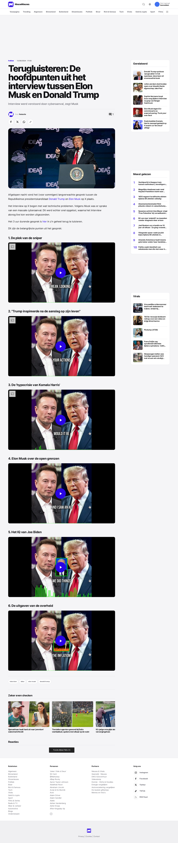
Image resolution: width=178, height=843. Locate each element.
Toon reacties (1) (61, 750)
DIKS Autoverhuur (99, 777)
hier (44, 221)
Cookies (89, 836)
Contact (97, 836)
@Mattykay (55, 777)
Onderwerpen (14, 814)
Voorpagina (14, 12)
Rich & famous (110, 12)
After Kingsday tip (57, 809)
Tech (121, 12)
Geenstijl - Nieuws (99, 774)
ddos (22, 681)
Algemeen (38, 12)
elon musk (32, 681)
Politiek (89, 12)
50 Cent (53, 774)
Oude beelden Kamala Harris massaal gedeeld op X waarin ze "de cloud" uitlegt (155, 124)
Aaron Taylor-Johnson (59, 782)
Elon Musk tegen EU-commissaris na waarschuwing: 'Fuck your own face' (155, 112)
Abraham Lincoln (57, 787)
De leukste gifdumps (100, 790)
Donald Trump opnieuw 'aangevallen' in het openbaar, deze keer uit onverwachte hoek (154, 75)
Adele (52, 801)
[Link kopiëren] (30, 122)
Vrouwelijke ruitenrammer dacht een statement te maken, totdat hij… (155, 306)
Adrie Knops (55, 806)
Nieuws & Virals (98, 771)
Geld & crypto (141, 12)
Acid (52, 793)
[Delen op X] (17, 122)
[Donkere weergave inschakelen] (150, 4)
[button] (11, 718)
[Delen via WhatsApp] (24, 122)
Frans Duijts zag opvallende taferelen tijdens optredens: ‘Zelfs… (155, 343)
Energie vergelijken (99, 785)
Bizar (98, 12)
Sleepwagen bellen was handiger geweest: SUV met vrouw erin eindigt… (154, 356)
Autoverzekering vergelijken (103, 787)
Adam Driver (55, 795)
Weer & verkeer (14, 806)
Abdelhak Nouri (56, 785)
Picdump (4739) (151, 330)
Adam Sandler (56, 798)
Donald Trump (57, 198)
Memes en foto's (99, 793)
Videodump (96, 779)
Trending (26, 12)
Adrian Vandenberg (58, 803)
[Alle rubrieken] (167, 12)
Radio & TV (12, 803)
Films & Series (14, 801)
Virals (129, 12)
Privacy (81, 836)
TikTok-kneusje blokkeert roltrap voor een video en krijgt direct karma (155, 319)
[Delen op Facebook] (11, 122)
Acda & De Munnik (57, 790)
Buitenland (63, 12)
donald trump (45, 681)
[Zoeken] (143, 4)
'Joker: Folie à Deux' (58, 771)
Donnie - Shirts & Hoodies (102, 782)
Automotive (13, 809)
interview (13, 681)
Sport (152, 12)
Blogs (10, 811)
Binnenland (51, 12)
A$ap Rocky (55, 779)
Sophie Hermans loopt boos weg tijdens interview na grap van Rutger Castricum (155, 99)
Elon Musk (75, 198)
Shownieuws (77, 12)
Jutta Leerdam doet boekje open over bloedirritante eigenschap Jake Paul (155, 86)
